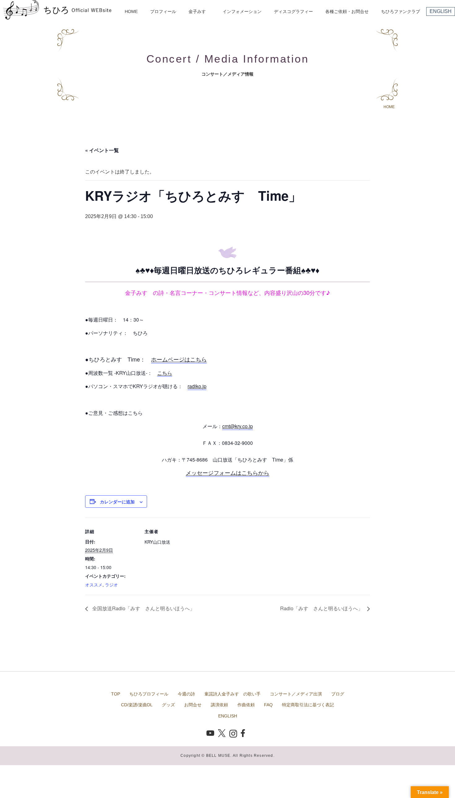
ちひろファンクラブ (400, 11)
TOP (115, 693)
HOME (131, 11)
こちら (164, 372)
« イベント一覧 (102, 150)
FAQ (268, 704)
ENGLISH (441, 11)
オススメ (93, 584)
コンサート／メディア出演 (296, 693)
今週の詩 (186, 693)
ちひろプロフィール (148, 693)
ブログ (337, 693)
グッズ (168, 704)
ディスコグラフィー (293, 11)
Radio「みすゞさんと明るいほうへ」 (322, 608)
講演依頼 (219, 704)
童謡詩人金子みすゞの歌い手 (232, 693)
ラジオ (111, 584)
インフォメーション (242, 11)
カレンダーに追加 (117, 501)
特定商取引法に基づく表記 (308, 704)
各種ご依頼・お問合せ (347, 11)
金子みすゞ (199, 11)
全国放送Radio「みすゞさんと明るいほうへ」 (143, 608)
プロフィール (163, 11)
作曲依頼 (246, 704)
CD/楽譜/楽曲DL (137, 704)
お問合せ (193, 704)
